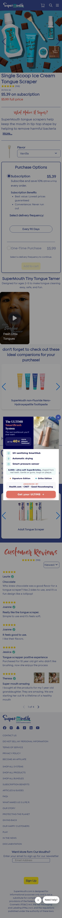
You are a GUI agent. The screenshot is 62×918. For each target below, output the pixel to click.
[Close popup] (58, 417)
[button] (31, 459)
